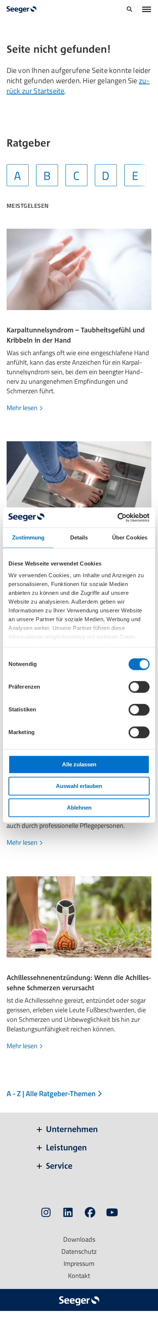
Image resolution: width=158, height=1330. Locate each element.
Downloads (79, 1239)
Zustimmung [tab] (28, 537)
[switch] (139, 687)
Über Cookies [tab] (129, 537)
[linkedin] (68, 1214)
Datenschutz (79, 1251)
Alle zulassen (79, 764)
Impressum (79, 1263)
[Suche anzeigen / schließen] (129, 10)
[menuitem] (129, 10)
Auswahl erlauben (79, 786)
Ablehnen (79, 807)
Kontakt (79, 1276)
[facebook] (90, 1214)
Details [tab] (79, 537)
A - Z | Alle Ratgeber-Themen (52, 1093)
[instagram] (46, 1214)
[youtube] (112, 1214)
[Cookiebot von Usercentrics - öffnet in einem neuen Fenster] (117, 517)
